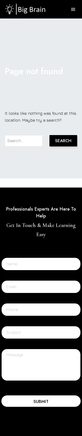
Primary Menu (73, 9)
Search (63, 141)
